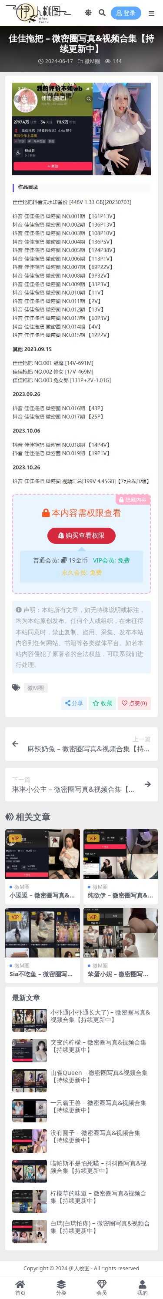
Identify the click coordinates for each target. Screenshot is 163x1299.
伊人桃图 (79, 1268)
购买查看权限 (85, 535)
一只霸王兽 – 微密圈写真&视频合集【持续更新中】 (98, 1106)
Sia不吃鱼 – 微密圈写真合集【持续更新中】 (41, 977)
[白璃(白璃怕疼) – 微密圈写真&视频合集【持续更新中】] (29, 1231)
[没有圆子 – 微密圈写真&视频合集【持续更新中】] (29, 1140)
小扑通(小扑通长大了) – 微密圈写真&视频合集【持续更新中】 (100, 1016)
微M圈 (92, 61)
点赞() (138, 703)
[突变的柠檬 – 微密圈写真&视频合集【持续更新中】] (29, 1050)
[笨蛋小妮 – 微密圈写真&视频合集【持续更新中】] (120, 933)
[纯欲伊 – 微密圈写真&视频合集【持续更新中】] (120, 854)
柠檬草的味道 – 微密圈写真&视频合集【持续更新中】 (98, 1197)
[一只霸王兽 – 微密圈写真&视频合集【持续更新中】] (29, 1110)
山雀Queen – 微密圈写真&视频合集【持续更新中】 (99, 1076)
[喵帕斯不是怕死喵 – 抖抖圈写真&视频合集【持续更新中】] (29, 1171)
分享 (77, 703)
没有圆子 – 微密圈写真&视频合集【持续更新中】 (95, 1136)
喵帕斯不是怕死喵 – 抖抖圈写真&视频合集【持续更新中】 (98, 1167)
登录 (129, 13)
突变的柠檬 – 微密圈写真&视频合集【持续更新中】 (98, 1046)
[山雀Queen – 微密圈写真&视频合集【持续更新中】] (29, 1080)
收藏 (106, 703)
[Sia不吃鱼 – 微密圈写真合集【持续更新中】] (42, 933)
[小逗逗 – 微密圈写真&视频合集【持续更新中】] (42, 854)
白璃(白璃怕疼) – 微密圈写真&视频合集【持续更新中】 (100, 1227)
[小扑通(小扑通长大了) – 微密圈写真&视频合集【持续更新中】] (29, 1020)
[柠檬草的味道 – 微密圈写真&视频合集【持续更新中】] (29, 1201)
